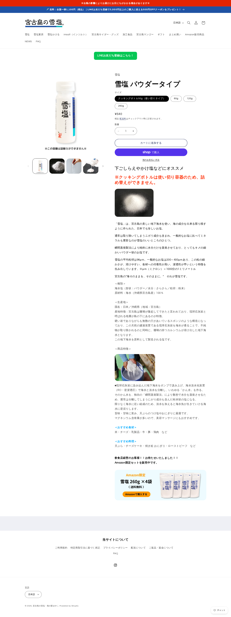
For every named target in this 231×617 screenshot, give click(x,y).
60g (176, 98)
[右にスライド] (102, 166)
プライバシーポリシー (115, 548)
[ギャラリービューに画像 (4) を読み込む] (90, 166)
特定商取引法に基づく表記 (85, 548)
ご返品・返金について (161, 548)
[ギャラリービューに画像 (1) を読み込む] (40, 166)
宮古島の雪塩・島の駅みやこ (46, 606)
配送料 (123, 119)
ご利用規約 (61, 548)
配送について (138, 548)
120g (190, 98)
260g (121, 106)
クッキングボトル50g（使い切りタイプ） (141, 98)
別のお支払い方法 (151, 160)
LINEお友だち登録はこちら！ (115, 55)
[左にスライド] (28, 166)
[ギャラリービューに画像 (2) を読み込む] (57, 166)
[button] (188, 22)
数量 (117, 124)
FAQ (115, 553)
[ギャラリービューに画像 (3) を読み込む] (74, 166)
